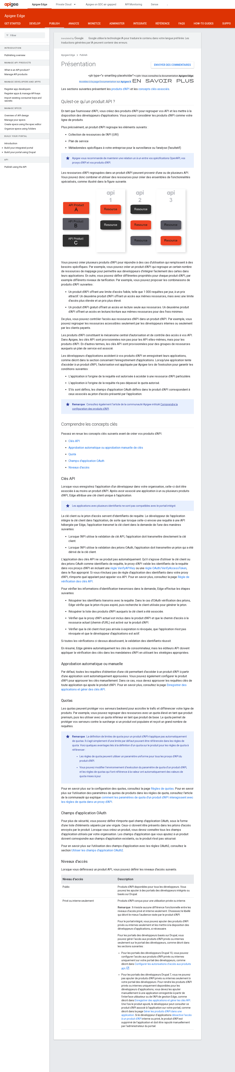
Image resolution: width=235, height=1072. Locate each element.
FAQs (181, 23)
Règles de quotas (162, 788)
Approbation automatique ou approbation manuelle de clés (105, 447)
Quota (72, 454)
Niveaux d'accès (78, 467)
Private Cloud (63, 4)
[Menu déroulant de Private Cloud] (76, 4)
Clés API (74, 441)
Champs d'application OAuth (86, 461)
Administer (116, 23)
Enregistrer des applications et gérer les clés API (162, 1000)
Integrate (140, 23)
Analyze (73, 23)
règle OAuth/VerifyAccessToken (166, 568)
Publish (54, 23)
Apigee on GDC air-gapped (101, 4)
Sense (154, 4)
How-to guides (204, 23)
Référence (163, 23)
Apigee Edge (39, 4)
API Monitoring (133, 4)
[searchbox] (24, 35)
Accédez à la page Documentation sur (105, 81)
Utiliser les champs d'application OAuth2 (97, 850)
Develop (34, 23)
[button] (24, 148)
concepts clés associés (153, 89)
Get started (12, 23)
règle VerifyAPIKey (122, 568)
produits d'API (120, 89)
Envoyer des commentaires (172, 64)
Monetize (94, 23)
